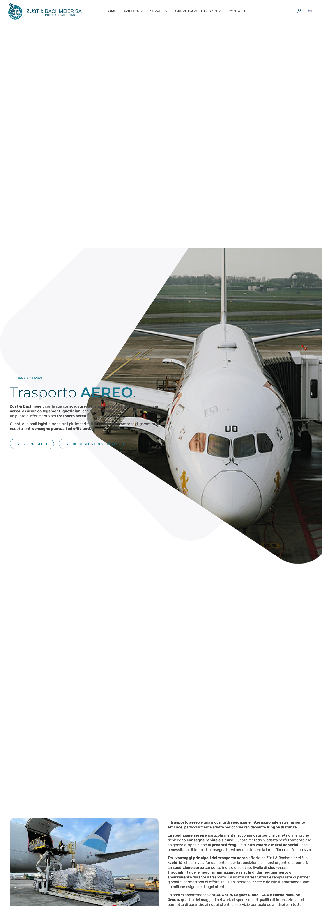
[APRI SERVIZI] (166, 11)
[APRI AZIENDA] (141, 11)
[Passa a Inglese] (310, 11)
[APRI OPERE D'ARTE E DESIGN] (219, 11)
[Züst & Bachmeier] (45, 11)
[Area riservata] (300, 11)
